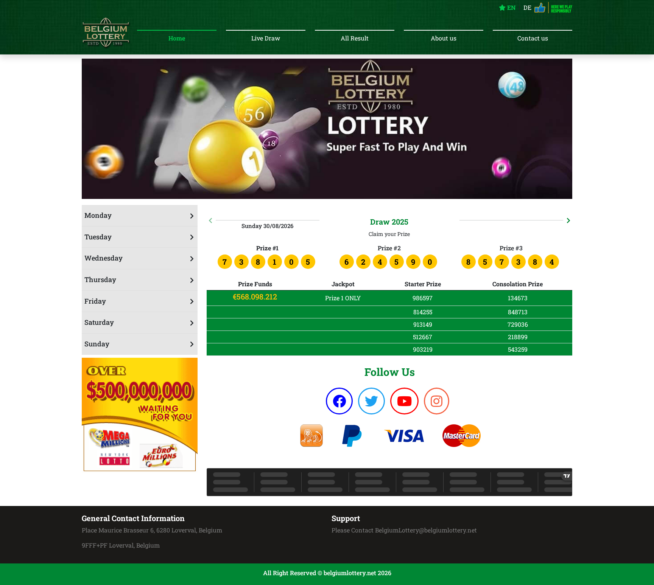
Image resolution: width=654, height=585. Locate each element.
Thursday (100, 279)
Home (176, 38)
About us (443, 38)
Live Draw (265, 38)
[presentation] (210, 220)
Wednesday (103, 257)
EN (511, 7)
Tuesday (98, 236)
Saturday (99, 322)
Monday (98, 215)
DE (527, 7)
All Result (355, 38)
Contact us (532, 38)
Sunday (96, 343)
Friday (95, 301)
